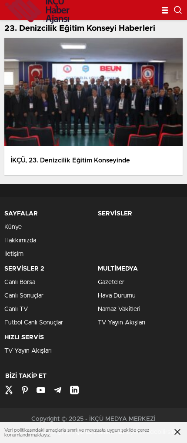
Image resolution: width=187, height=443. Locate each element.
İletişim (13, 254)
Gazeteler (111, 282)
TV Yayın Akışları (121, 323)
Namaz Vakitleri (119, 309)
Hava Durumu (117, 296)
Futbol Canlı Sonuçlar (33, 323)
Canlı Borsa (19, 282)
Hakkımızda (20, 241)
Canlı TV (16, 309)
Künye (13, 227)
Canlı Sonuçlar (23, 296)
